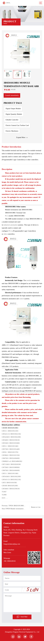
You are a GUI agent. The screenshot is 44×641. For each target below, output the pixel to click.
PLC (7, 216)
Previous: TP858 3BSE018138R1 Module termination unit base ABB (13, 506)
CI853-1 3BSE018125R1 (10, 431)
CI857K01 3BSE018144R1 (11, 449)
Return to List (35, 507)
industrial (7, 225)
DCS (8, 345)
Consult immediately (12, 95)
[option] (22, 50)
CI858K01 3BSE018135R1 (11, 455)
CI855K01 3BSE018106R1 (11, 443)
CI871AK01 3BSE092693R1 (11, 464)
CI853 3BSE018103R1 (9, 482)
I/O (32, 388)
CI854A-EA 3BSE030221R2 (11, 434)
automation (14, 225)
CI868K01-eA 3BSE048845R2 (12, 461)
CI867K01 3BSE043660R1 (11, 458)
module (29, 280)
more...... (5, 498)
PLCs (11, 231)
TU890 (4, 495)
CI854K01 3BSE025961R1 (11, 440)
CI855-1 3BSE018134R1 (10, 446)
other (6, 234)
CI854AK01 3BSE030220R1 (11, 437)
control (21, 299)
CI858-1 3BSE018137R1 (10, 452)
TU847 (4, 492)
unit (24, 219)
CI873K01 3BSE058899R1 (11, 467)
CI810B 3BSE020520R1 (10, 428)
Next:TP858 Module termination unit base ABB (12, 509)
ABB (11, 366)
